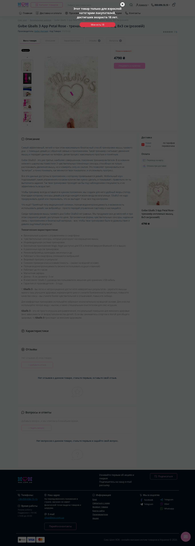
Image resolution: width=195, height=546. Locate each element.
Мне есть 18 (97, 24)
